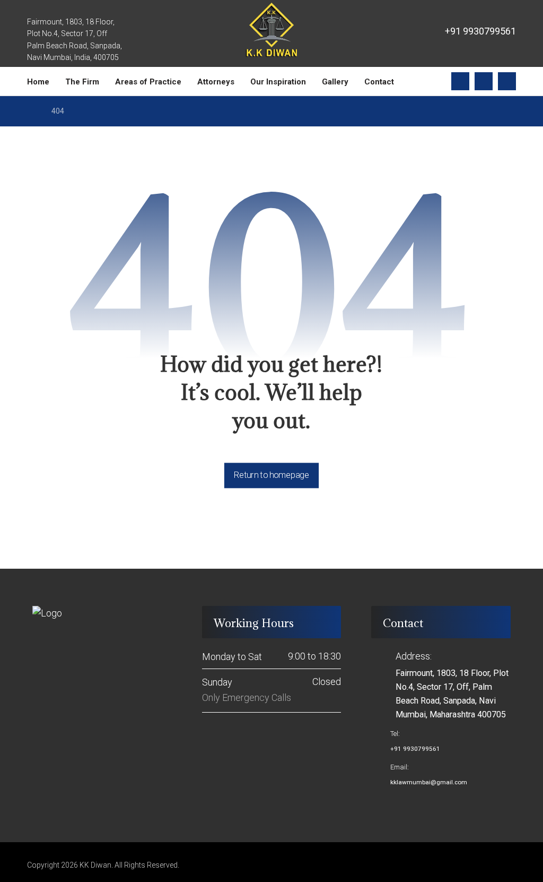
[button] (460, 81)
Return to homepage (271, 475)
